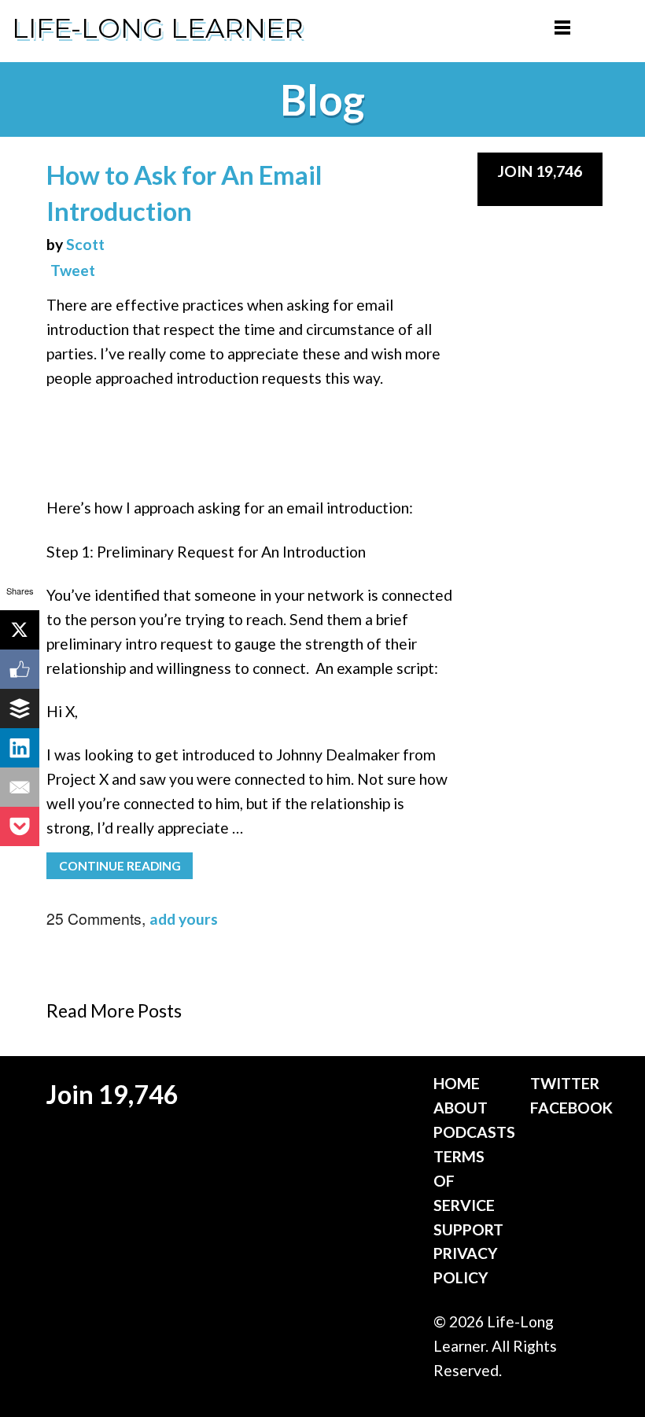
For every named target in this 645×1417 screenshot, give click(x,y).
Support (468, 1229)
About (460, 1108)
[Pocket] (19, 826)
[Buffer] (19, 708)
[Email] (19, 787)
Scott (85, 244)
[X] (19, 630)
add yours (183, 919)
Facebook (571, 1108)
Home (456, 1083)
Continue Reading (120, 866)
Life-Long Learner (158, 28)
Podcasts (474, 1132)
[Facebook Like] (19, 669)
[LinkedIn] (19, 747)
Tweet (72, 270)
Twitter (564, 1083)
